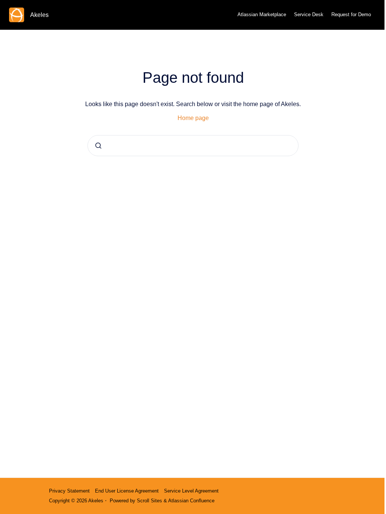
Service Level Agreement (191, 491)
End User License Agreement (127, 491)
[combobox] (193, 145)
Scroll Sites (149, 500)
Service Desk (308, 14)
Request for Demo (351, 14)
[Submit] (98, 146)
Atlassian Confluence (191, 500)
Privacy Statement (69, 491)
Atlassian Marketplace (261, 14)
